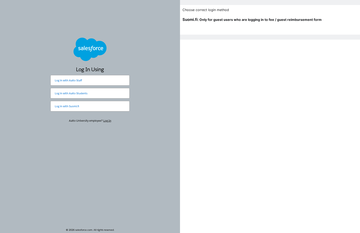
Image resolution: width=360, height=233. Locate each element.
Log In (107, 120)
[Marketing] (270, 116)
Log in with (68, 80)
